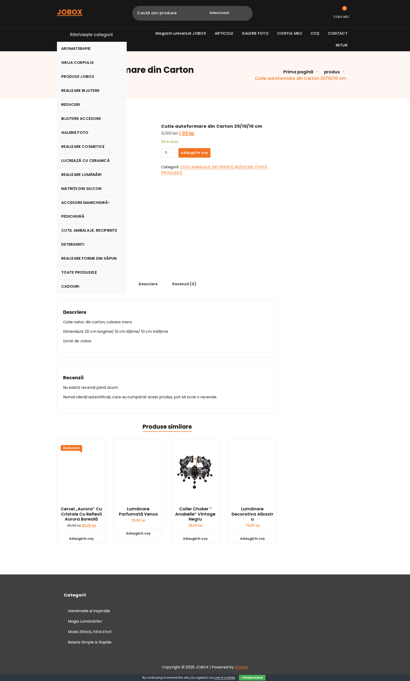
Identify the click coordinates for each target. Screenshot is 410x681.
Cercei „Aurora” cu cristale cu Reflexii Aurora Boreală (81, 514)
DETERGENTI (72, 244)
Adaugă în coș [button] (81, 538)
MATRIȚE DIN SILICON (81, 188)
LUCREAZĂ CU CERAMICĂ (85, 160)
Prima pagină (297, 72)
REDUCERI (70, 104)
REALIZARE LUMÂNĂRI (81, 174)
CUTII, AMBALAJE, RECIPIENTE (89, 230)
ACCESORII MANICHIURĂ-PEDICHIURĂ (85, 209)
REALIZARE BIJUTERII (80, 90)
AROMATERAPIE (76, 48)
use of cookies (224, 678)
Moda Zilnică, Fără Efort (90, 631)
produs (331, 72)
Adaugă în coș (194, 152)
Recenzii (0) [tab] (184, 284)
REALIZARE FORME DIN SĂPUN (89, 258)
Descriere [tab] (148, 284)
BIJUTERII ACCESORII (81, 118)
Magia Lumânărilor (85, 621)
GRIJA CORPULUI (77, 62)
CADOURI (70, 286)
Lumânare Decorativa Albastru (252, 514)
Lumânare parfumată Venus (138, 511)
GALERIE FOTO (75, 132)
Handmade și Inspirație (89, 611)
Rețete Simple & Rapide (90, 642)
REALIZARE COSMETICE (83, 146)
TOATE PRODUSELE (79, 272)
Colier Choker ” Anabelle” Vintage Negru (195, 514)
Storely (241, 667)
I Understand (252, 678)
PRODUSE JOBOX (77, 76)
